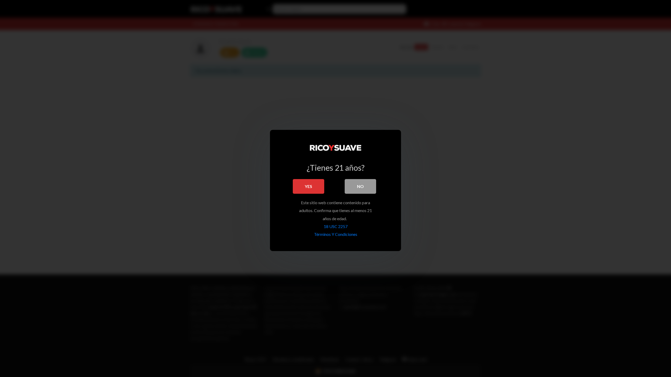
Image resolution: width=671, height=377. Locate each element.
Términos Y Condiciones (335, 234)
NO (360, 186)
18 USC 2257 (336, 226)
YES (308, 186)
